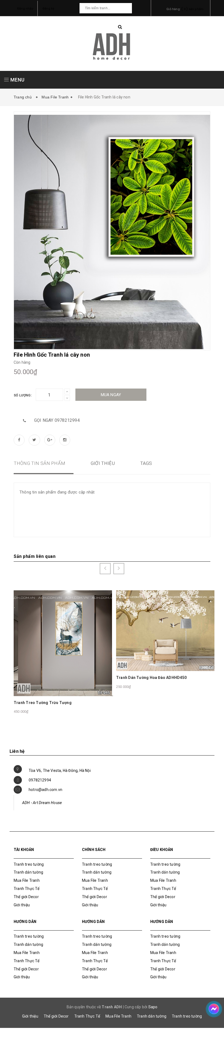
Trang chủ (24, 97)
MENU (17, 80)
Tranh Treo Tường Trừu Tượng (43, 702)
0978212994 (40, 780)
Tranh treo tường (187, 1016)
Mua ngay (111, 394)
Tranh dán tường (28, 872)
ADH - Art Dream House (42, 803)
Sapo (153, 1007)
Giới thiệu (22, 905)
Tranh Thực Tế (27, 888)
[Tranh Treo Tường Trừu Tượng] (63, 643)
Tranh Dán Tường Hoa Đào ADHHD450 (151, 677)
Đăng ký (48, 8)
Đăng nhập (25, 8)
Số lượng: (23, 395)
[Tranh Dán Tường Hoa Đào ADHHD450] (166, 630)
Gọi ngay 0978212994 (57, 420)
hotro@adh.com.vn (45, 789)
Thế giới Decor (26, 897)
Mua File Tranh (55, 97)
